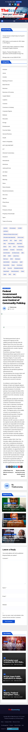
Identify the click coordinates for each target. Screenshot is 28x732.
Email (4, 596)
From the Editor (7, 130)
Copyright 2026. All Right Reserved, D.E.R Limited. (14, 716)
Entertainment (6, 126)
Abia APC (5, 240)
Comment (5, 558)
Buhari (5, 246)
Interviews (5, 164)
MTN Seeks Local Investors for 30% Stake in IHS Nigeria (13, 662)
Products (11, 725)
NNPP (21, 262)
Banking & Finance (8, 80)
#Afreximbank (13, 228)
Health (4, 137)
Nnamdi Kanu (14, 262)
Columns (5, 103)
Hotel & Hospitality (7, 141)
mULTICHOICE (6, 262)
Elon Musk (6, 249)
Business (5, 88)
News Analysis (6, 187)
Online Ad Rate (17, 725)
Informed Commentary (8, 153)
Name (4, 587)
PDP (4, 268)
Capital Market (6, 96)
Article (4, 73)
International (6, 160)
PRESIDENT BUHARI (18, 268)
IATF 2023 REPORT (8, 145)
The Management (4, 725)
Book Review (6, 84)
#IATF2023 (6, 231)
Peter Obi (10, 268)
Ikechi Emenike (7, 252)
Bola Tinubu (19, 243)
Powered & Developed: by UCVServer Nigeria (13, 718)
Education (5, 118)
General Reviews (7, 134)
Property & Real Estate (9, 213)
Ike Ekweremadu (15, 252)
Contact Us (3, 728)
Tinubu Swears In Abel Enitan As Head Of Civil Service (13, 646)
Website (5, 604)
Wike (14, 274)
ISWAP (9, 255)
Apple (15, 240)
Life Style (5, 172)
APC (11, 240)
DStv (10, 246)
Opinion (5, 198)
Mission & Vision (16, 721)
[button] (25, 21)
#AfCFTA (5, 228)
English (10, 728)
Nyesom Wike (6, 265)
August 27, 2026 (9, 648)
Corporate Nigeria (7, 111)
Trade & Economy (7, 221)
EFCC (14, 246)
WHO (10, 274)
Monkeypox (17, 259)
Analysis (5, 69)
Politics (4, 206)
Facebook (12, 249)
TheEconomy (13, 307)
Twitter (5, 274)
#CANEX (20, 228)
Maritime (5, 175)
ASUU (20, 240)
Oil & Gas (5, 194)
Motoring (5, 179)
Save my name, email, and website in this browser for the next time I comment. (13, 616)
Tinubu (22, 271)
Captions (5, 99)
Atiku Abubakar (11, 243)
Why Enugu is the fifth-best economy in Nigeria (8, 472)
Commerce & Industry (8, 107)
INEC (23, 252)
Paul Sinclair (19, 265)
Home (2, 721)
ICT (4, 149)
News (4, 183)
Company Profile (8, 721)
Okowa (13, 265)
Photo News (6, 202)
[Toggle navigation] (14, 21)
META (11, 259)
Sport (4, 217)
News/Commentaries (8, 191)
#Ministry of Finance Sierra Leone (10, 234)
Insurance (5, 156)
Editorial (5, 115)
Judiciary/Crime (7, 168)
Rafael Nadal (6, 271)
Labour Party (16, 255)
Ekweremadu (21, 246)
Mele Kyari (6, 259)
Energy (4, 122)
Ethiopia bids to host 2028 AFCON (12, 57)
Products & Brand (7, 210)
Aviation (5, 77)
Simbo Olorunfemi (15, 271)
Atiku (5, 243)
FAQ (23, 725)
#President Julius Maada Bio (9, 237)
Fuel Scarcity (19, 249)
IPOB (5, 255)
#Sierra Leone (20, 237)
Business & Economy (8, 92)
